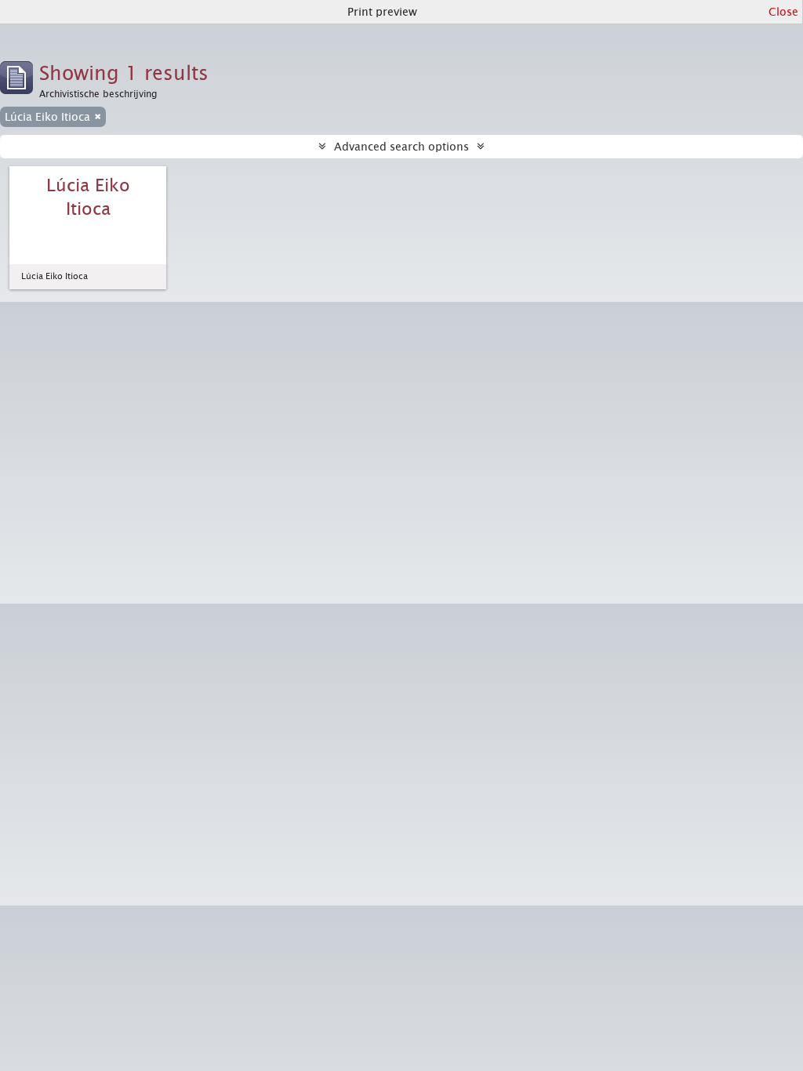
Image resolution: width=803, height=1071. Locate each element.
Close (783, 11)
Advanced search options (401, 146)
